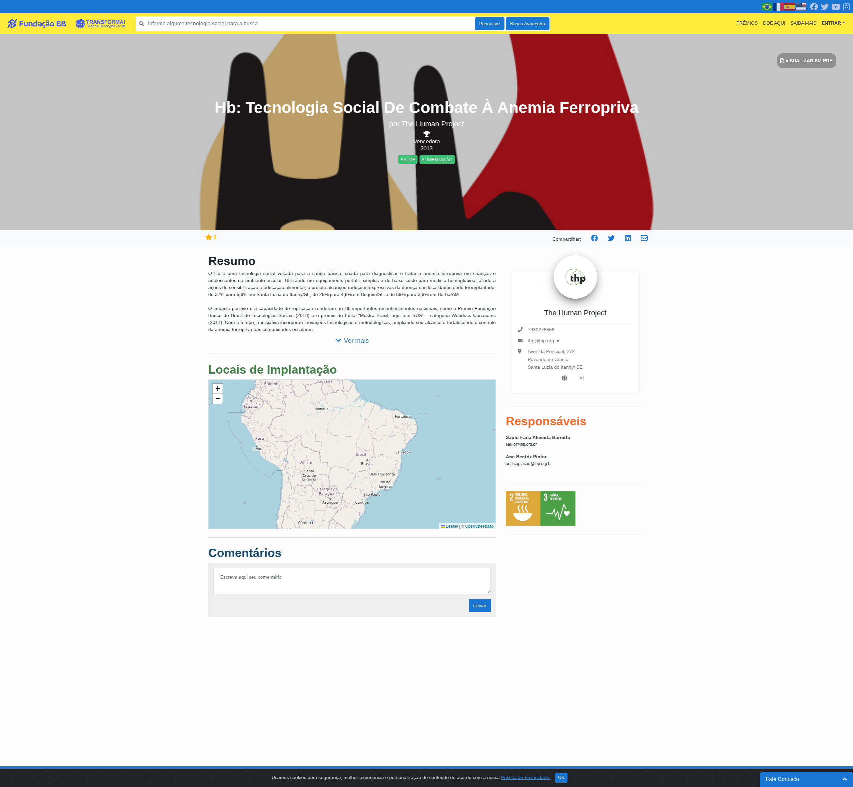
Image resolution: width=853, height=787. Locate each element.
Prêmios (747, 23)
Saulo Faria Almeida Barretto (538, 437)
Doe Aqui (774, 23)
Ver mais (356, 340)
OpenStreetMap (479, 526)
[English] (801, 6)
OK (561, 777)
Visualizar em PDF (808, 60)
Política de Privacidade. (525, 777)
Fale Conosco (782, 779)
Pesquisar (489, 23)
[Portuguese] (767, 6)
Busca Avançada (527, 23)
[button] (218, 389)
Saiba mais (803, 23)
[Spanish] (790, 6)
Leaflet (451, 526)
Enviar (479, 605)
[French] (778, 6)
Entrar (831, 23)
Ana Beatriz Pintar (526, 456)
